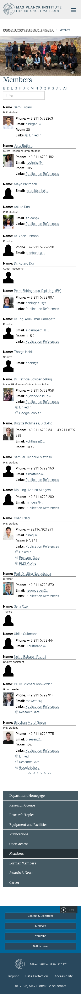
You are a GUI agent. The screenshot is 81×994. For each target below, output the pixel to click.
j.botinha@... (35, 162)
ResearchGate (29, 558)
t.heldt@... (33, 363)
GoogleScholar (29, 413)
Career (14, 883)
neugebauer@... (37, 590)
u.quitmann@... (37, 646)
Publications (18, 834)
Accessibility (63, 976)
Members (16, 854)
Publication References (42, 174)
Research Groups (22, 805)
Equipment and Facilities (28, 825)
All (65, 88)
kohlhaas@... (35, 441)
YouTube (40, 936)
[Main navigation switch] (73, 10)
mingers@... (34, 502)
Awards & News (21, 873)
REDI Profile (27, 563)
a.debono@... (35, 253)
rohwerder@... (36, 701)
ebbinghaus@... (37, 303)
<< (29, 773)
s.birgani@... (35, 124)
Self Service (40, 946)
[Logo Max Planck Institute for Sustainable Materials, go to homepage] (32, 9)
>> (49, 773)
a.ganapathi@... (37, 330)
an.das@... (33, 218)
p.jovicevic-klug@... (40, 396)
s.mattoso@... (36, 474)
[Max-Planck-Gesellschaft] (22, 964)
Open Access (18, 844)
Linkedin (40, 926)
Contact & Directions (40, 915)
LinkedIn (35, 135)
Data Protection (36, 976)
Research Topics (21, 815)
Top (72, 910)
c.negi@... (33, 535)
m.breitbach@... (37, 191)
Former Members (22, 863)
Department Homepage (27, 796)
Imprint (13, 976)
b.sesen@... (34, 739)
